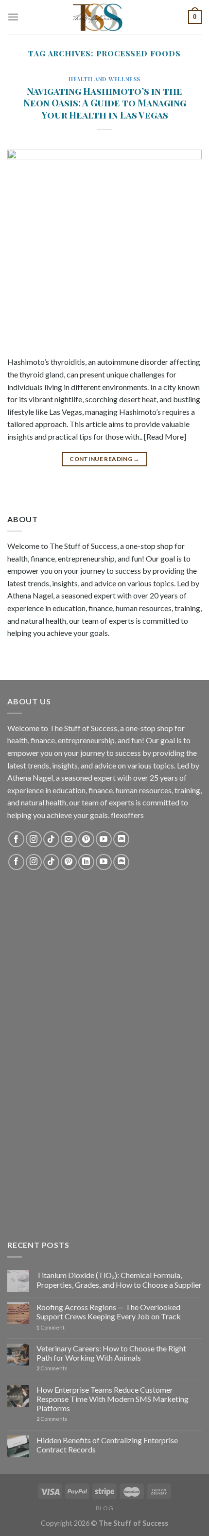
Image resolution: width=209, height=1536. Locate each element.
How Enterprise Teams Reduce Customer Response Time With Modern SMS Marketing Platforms (112, 1399)
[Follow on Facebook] (16, 839)
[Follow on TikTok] (51, 839)
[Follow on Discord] (121, 839)
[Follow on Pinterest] (86, 839)
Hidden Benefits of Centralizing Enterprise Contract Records (107, 1444)
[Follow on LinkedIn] (86, 862)
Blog (104, 1508)
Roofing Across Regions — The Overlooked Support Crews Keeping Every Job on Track (108, 1311)
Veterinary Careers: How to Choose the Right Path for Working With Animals (111, 1353)
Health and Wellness (104, 79)
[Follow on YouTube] (104, 839)
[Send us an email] (69, 839)
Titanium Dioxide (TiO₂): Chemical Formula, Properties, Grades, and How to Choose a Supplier (119, 1279)
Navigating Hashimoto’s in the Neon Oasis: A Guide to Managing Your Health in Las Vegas (104, 103)
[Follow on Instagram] (34, 839)
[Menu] (13, 17)
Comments (52, 1368)
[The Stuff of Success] (104, 17)
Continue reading (104, 458)
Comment (50, 1327)
